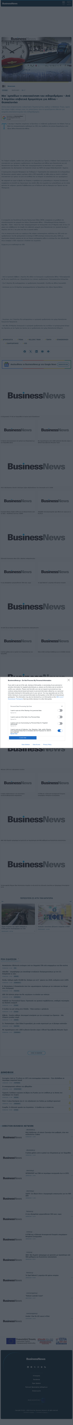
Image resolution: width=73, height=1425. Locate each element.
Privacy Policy (47, 744)
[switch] (60, 710)
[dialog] (36, 712)
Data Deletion (26, 744)
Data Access (36, 744)
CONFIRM (22, 738)
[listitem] (36, 706)
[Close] (69, 680)
